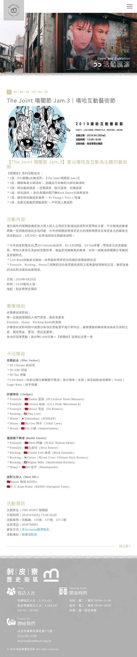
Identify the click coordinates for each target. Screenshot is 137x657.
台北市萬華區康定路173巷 (35, 631)
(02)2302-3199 (27, 636)
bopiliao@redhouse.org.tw (34, 640)
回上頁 (123, 546)
